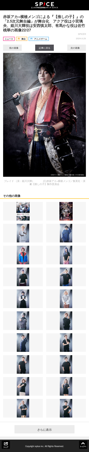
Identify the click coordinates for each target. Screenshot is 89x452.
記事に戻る (44, 47)
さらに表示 (44, 429)
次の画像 (75, 47)
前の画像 (13, 47)
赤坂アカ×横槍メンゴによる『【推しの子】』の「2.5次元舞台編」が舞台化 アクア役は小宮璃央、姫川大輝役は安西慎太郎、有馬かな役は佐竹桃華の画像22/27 (44, 23)
